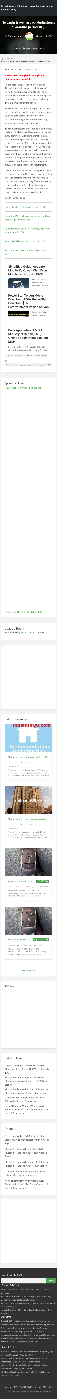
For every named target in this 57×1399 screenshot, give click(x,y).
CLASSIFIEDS (26, 1386)
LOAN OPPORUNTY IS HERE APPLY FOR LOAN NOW (26, 1289)
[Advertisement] (28, 500)
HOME (7, 1386)
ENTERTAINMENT (43, 1386)
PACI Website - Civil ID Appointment (23, 387)
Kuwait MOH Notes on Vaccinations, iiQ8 (25, 241)
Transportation (14, 945)
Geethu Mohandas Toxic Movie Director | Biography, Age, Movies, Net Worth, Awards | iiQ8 (27, 1069)
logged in (21, 632)
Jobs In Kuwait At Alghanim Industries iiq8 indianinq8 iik (26, 1310)
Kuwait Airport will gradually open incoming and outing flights (28, 365)
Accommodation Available (18, 763)
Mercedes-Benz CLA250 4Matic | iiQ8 (27, 939)
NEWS (15, 1386)
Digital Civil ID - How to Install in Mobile (24, 612)
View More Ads (28, 970)
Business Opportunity (16, 887)
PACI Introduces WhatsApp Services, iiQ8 (25, 207)
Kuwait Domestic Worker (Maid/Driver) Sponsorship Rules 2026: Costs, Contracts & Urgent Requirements (27, 1110)
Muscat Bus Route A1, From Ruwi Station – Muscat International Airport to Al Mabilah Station (26, 1081)
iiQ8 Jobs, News (14, 36)
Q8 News (17, 48)
